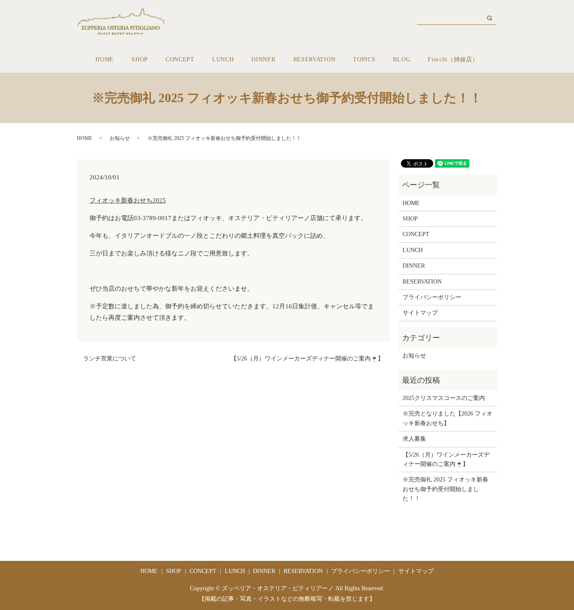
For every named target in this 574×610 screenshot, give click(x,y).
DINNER (263, 59)
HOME (104, 59)
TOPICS (364, 59)
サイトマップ (420, 313)
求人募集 (414, 439)
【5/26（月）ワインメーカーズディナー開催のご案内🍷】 (307, 358)
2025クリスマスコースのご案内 (444, 398)
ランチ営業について (109, 358)
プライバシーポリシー (432, 297)
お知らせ (120, 138)
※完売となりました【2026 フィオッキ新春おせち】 (447, 418)
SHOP (140, 59)
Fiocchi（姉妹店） (453, 59)
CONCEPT (180, 59)
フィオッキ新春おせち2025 (128, 200)
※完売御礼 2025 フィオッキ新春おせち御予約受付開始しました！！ (445, 489)
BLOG (401, 59)
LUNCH (223, 59)
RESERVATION (314, 59)
